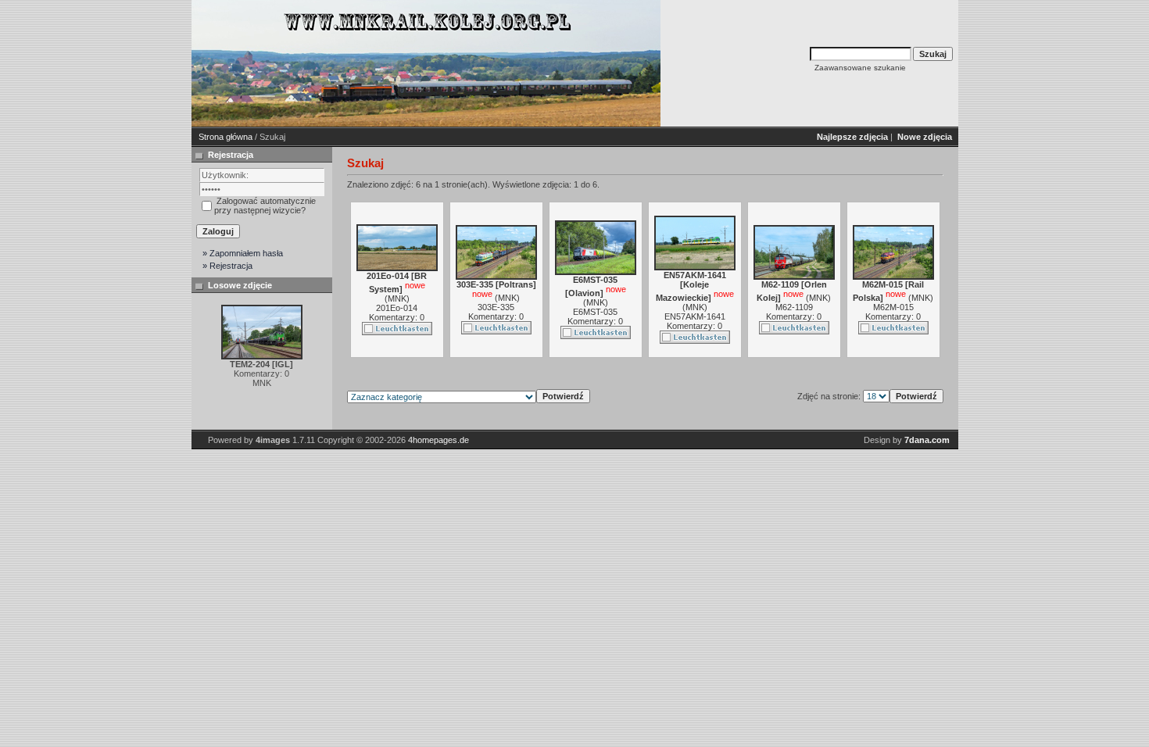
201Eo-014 (396, 308)
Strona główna (225, 136)
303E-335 (496, 307)
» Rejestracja (227, 265)
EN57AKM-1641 (694, 316)
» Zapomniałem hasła (242, 253)
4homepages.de (438, 440)
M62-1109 (794, 307)
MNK (397, 298)
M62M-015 (893, 307)
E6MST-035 (595, 311)
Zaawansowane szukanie (860, 67)
